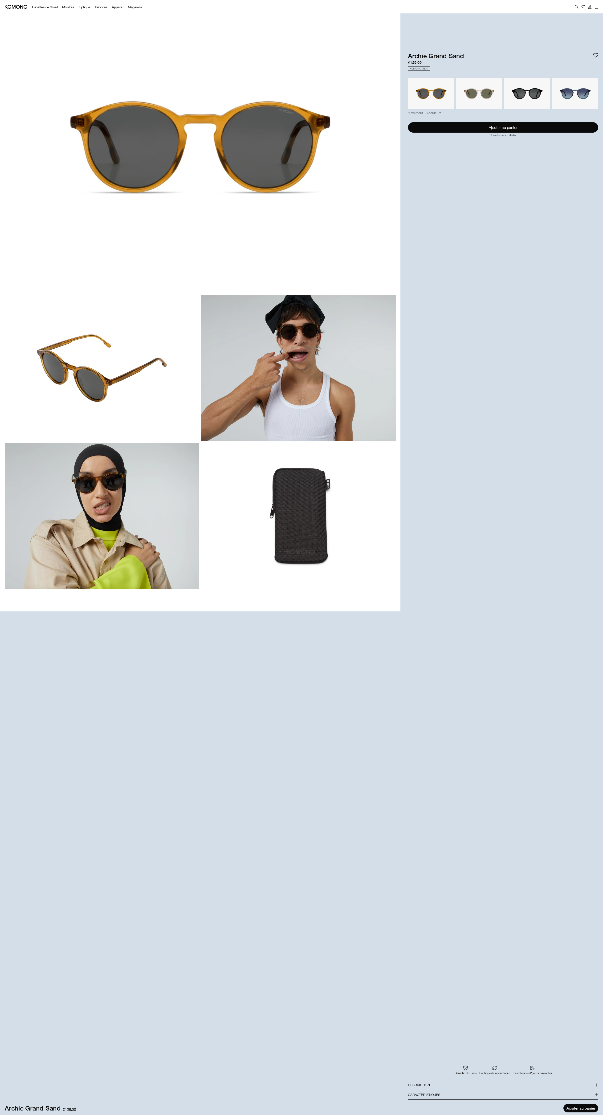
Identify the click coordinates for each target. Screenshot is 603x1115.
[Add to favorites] (595, 55)
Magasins (135, 7)
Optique (84, 7)
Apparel (117, 7)
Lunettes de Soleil (44, 7)
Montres (68, 7)
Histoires (101, 7)
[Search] (577, 7)
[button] (424, 113)
